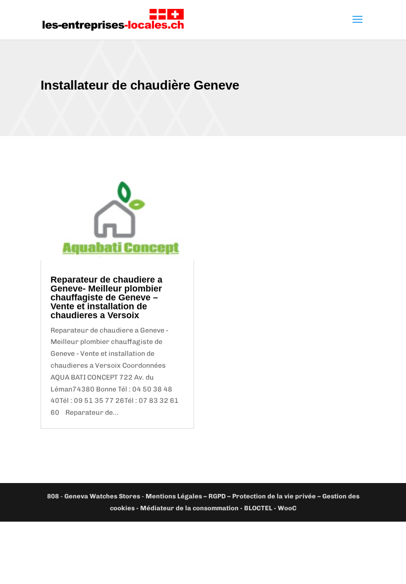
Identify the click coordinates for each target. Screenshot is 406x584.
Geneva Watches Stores (102, 496)
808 (53, 496)
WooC (287, 508)
